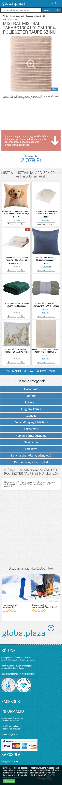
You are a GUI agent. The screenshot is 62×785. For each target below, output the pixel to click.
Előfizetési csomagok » (10, 720)
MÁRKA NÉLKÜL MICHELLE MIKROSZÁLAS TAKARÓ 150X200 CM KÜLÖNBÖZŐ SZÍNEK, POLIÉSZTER (46, 304)
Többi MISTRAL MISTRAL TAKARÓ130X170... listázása (31, 372)
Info (21, 224)
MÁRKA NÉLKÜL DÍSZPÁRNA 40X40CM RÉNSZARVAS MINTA (16, 350)
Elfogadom (9, 781)
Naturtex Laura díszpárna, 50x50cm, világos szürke (46, 258)
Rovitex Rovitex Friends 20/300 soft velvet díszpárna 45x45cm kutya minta (16, 212)
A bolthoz (11, 224)
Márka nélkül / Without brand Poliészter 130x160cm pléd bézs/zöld (16, 258)
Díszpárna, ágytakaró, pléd (35, 16)
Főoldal (5, 16)
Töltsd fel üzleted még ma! (14, 668)
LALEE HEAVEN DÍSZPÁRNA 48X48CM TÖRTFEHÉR (46, 212)
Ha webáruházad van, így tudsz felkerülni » (18, 673)
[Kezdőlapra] (13, 6)
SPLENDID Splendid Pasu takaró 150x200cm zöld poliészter (16, 304)
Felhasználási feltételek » (11, 728)
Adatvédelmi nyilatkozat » (11, 726)
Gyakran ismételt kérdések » (12, 718)
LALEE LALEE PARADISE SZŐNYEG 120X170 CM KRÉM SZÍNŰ (45, 350)
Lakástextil (20, 16)
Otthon (12, 16)
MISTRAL (14, 19)
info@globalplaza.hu (9, 761)
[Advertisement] (31, 531)
